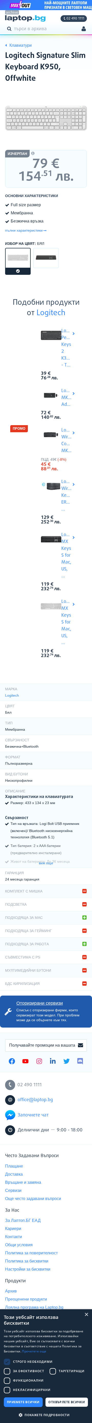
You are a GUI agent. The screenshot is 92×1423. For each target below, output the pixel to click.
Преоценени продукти (26, 1299)
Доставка (14, 1174)
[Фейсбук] (12, 1062)
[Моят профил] (83, 29)
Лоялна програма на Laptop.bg (34, 1307)
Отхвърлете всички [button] (66, 1402)
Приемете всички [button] (23, 1402)
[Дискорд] (80, 1062)
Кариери (13, 1228)
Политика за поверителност (31, 1253)
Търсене (10, 28)
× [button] (86, 1315)
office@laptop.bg (35, 1100)
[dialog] (46, 1366)
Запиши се (80, 1045)
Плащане (14, 1166)
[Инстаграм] (39, 1062)
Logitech (51, 313)
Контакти (13, 1237)
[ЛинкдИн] (53, 1062)
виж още (46, 863)
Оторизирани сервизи (39, 1003)
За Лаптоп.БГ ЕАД (23, 1220)
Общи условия (19, 1245)
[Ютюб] (25, 1062)
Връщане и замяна (23, 1182)
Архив (11, 1291)
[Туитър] (66, 1062)
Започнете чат (33, 1115)
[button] (46, 1414)
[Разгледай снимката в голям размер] (46, 118)
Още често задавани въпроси (33, 1198)
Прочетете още (34, 1351)
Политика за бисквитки (26, 1261)
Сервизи (13, 1190)
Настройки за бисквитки (27, 1269)
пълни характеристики (24, 230)
